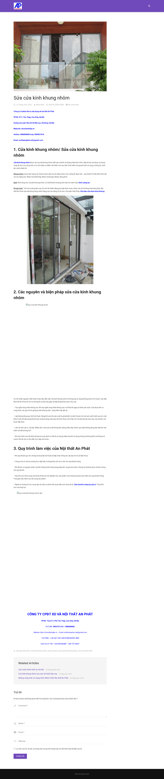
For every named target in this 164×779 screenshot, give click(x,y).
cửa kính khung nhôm (39, 651)
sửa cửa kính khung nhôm (67, 651)
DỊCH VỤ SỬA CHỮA (56, 105)
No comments (73, 105)
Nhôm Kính (40, 105)
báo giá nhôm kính (23, 651)
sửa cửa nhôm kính (85, 651)
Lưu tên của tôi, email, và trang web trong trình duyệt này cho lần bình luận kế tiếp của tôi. (49, 749)
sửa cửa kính (52, 651)
